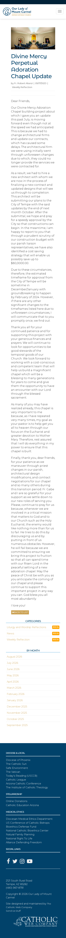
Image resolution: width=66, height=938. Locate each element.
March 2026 (14, 687)
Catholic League (16, 779)
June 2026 (13, 669)
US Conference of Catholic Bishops (27, 822)
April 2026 (13, 681)
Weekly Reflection (18, 639)
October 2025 (15, 719)
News (10, 633)
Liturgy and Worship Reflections (26, 627)
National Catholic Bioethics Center (27, 830)
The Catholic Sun (16, 763)
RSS (55, 627)
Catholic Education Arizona (22, 805)
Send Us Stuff (13, 910)
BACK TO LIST (21, 612)
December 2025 (17, 706)
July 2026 (12, 662)
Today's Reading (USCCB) (21, 775)
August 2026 (14, 656)
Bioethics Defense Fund (21, 826)
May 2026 (13, 675)
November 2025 (17, 712)
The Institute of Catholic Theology (27, 787)
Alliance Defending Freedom (24, 842)
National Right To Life (19, 838)
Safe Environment (17, 768)
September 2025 (17, 725)
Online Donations (16, 801)
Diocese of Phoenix (18, 760)
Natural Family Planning (20, 834)
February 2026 (15, 694)
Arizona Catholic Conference (23, 783)
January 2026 (15, 700)
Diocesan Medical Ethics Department (29, 818)
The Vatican (13, 771)
